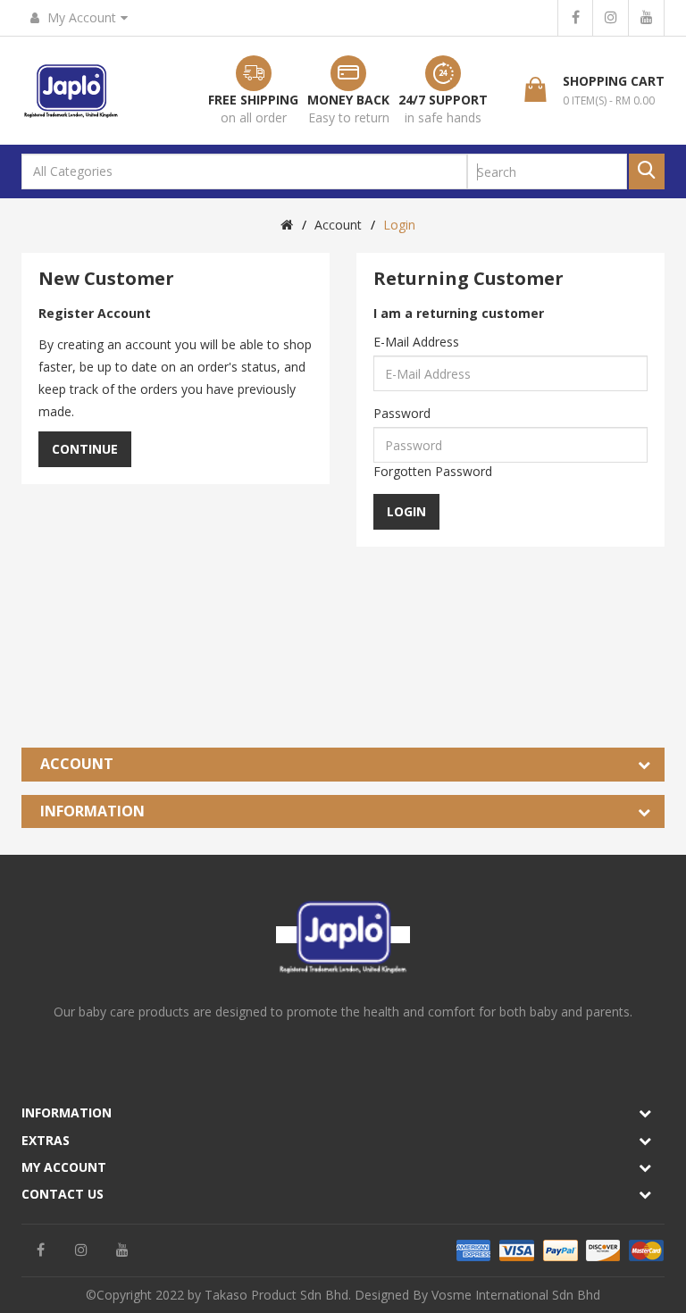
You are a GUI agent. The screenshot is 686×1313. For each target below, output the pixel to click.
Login (399, 224)
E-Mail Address (416, 341)
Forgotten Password (432, 471)
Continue (85, 448)
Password (402, 413)
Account (338, 224)
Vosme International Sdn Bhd (515, 1294)
